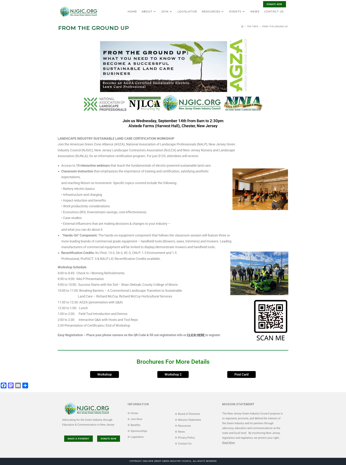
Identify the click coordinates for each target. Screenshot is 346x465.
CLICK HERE (196, 335)
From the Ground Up (275, 26)
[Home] (242, 26)
